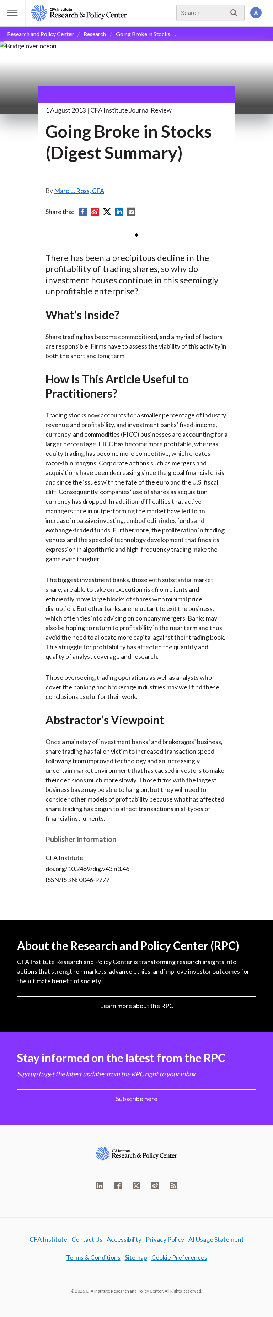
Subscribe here (136, 1099)
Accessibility (124, 1239)
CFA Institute (48, 1239)
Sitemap (136, 1257)
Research (95, 34)
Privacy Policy (165, 1239)
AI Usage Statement (216, 1239)
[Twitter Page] (136, 1185)
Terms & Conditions (93, 1257)
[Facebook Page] (118, 1185)
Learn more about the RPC (136, 1006)
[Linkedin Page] (99, 1185)
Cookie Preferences (179, 1257)
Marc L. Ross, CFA (79, 191)
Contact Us (86, 1239)
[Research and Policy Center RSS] (173, 1185)
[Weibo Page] (155, 1185)
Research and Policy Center (40, 34)
